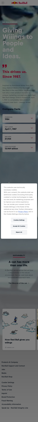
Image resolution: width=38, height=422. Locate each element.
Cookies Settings (19, 220)
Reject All (19, 232)
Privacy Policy (23, 211)
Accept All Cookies (19, 226)
